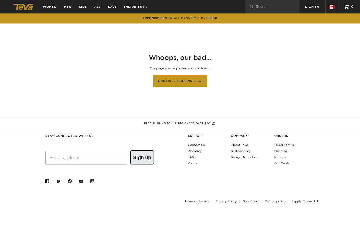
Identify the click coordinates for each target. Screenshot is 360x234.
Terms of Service (197, 201)
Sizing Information (244, 157)
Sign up (142, 157)
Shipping (280, 151)
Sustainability (241, 151)
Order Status (284, 144)
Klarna (192, 163)
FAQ (191, 157)
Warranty (195, 151)
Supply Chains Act (304, 201)
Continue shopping (176, 81)
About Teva (239, 144)
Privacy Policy (226, 201)
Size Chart (251, 201)
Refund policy (275, 201)
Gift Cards (281, 163)
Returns (280, 157)
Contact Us (196, 144)
